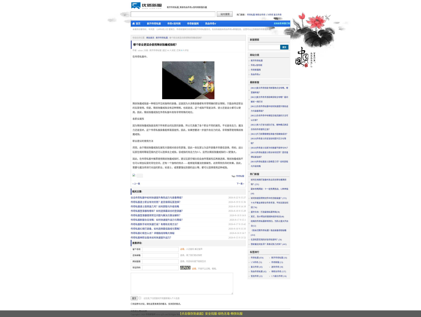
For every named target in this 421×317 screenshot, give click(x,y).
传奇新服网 (193, 23)
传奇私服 (251, 15)
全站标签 (278, 23)
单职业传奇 (260, 15)
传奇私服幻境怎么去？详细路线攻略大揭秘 (152, 233)
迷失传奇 (277, 267)
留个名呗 (136, 249)
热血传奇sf (210, 23)
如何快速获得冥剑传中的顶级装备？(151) (269, 198)
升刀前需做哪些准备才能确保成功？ (269, 134)
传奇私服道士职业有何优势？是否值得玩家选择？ (156, 202)
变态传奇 (256, 276)
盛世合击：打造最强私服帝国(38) (265, 212)
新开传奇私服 (154, 23)
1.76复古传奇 (278, 276)
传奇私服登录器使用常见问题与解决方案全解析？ (156, 215)
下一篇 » (240, 184)
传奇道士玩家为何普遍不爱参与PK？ (270, 148)
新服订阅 (286, 23)
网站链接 (136, 261)
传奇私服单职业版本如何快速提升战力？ (151, 237)
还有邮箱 (136, 255)
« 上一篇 (136, 184)
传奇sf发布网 (174, 23)
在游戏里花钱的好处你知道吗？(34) (266, 240)
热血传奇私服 (258, 271)
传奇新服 (277, 262)
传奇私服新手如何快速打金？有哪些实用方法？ (155, 224)
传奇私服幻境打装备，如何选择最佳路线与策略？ (156, 229)
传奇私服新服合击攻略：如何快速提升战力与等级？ (157, 220)
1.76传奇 (269, 15)
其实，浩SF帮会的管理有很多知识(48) (267, 217)
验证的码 (136, 267)
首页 (138, 23)
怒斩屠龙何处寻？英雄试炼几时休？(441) (269, 244)
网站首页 (150, 38)
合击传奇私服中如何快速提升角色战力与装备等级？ (157, 197)
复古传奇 (278, 15)
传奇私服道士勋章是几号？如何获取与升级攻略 (155, 206)
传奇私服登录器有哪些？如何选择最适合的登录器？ (157, 211)
